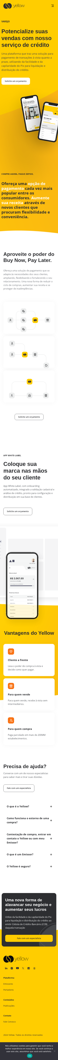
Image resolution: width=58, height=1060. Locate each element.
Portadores (8, 989)
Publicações (8, 1005)
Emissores (8, 984)
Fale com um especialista (19, 788)
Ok (29, 1056)
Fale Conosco (9, 1021)
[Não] (54, 1051)
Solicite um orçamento (16, 81)
